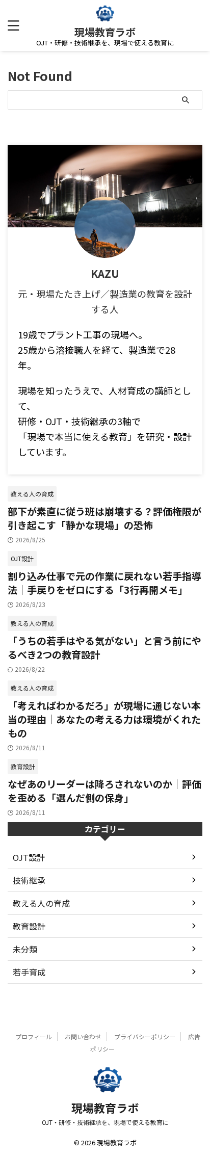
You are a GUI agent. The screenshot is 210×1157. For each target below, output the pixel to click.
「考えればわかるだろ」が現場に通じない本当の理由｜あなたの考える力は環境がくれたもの (104, 719)
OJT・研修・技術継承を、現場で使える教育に (105, 1122)
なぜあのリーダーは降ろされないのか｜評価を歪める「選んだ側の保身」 (104, 790)
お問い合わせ (83, 1036)
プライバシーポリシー (144, 1036)
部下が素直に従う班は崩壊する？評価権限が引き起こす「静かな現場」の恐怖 (104, 518)
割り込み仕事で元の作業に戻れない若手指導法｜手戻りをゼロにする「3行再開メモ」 (104, 582)
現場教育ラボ (105, 31)
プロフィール (33, 1036)
